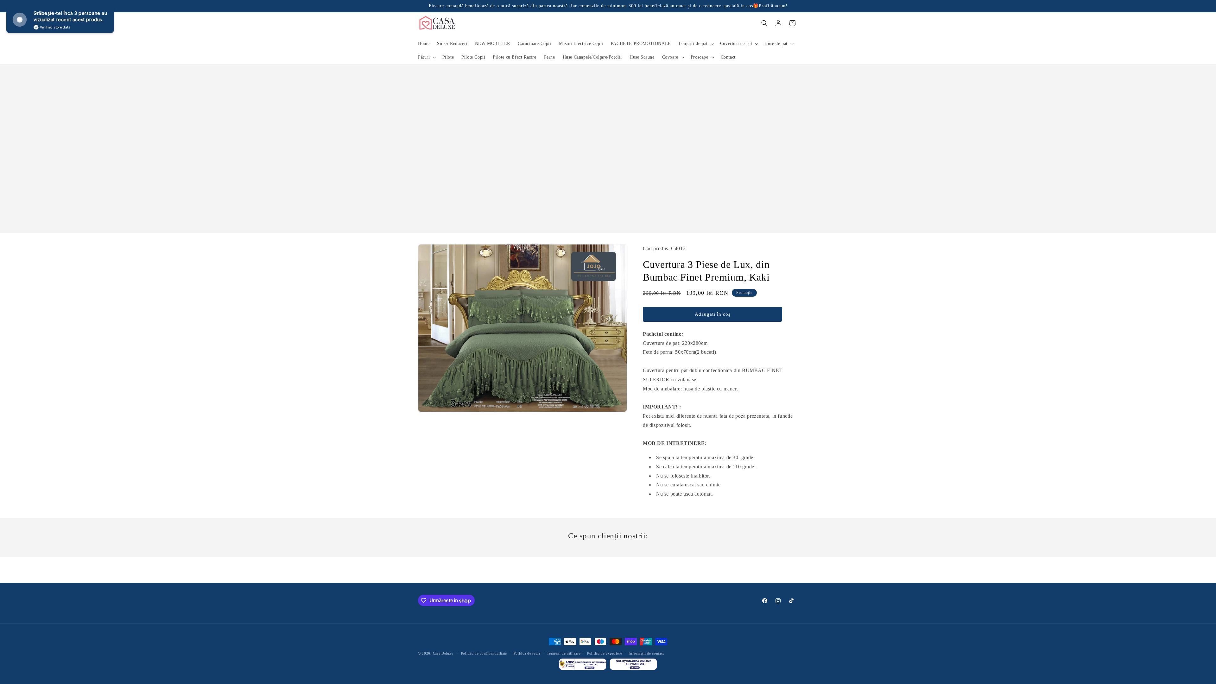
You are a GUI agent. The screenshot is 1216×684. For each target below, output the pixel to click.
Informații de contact (646, 653)
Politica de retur (527, 653)
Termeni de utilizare (563, 653)
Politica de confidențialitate (484, 653)
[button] (695, 43)
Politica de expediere (604, 653)
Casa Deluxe (443, 653)
